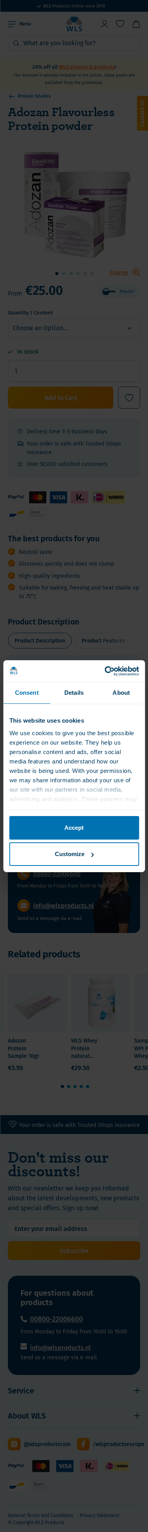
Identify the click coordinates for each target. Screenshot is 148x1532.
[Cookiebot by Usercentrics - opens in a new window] (105, 671)
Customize (69, 854)
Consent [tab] (27, 692)
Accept (74, 827)
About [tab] (121, 692)
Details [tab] (74, 692)
